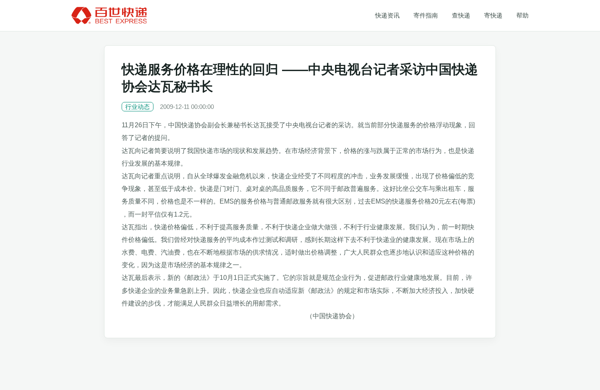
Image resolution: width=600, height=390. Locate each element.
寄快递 (493, 15)
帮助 (522, 15)
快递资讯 (387, 15)
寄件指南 (425, 15)
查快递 (461, 15)
